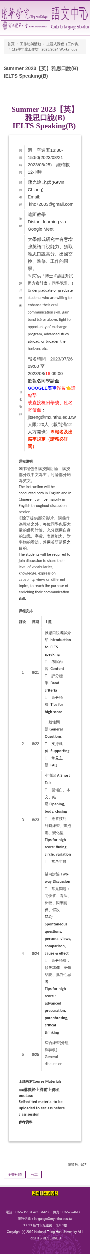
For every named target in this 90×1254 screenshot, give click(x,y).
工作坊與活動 (30, 44)
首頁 (11, 44)
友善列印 (15, 1175)
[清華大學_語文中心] (45, 18)
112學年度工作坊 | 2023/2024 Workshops (44, 49)
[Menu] (81, 9)
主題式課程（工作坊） (64, 44)
